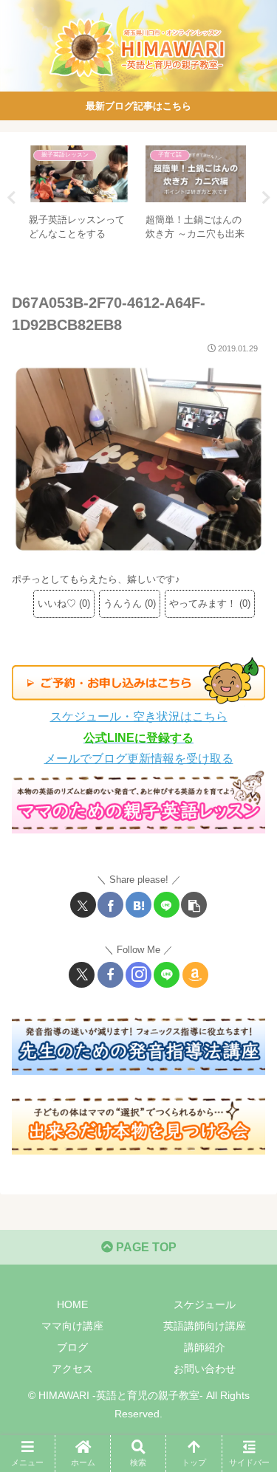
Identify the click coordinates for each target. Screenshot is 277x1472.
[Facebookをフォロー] (110, 975)
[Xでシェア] (83, 905)
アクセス (72, 1369)
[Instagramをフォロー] (138, 975)
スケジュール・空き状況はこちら (139, 716)
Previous (11, 197)
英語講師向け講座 (204, 1326)
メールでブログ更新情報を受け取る (138, 758)
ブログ (72, 1347)
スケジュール (205, 1304)
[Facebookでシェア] (110, 905)
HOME (72, 1304)
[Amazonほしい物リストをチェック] (195, 975)
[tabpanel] (79, 195)
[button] (194, 905)
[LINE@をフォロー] (166, 975)
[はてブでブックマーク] (138, 905)
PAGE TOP (145, 1247)
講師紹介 (204, 1347)
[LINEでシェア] (166, 905)
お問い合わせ (205, 1369)
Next (266, 197)
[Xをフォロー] (82, 975)
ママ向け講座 (72, 1326)
